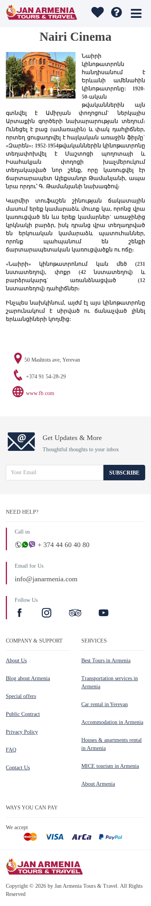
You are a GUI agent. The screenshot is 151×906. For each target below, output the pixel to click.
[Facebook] (20, 614)
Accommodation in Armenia (112, 722)
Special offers (21, 696)
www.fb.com (40, 393)
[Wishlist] (96, 13)
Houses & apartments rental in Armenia (111, 744)
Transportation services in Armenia (109, 682)
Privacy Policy (22, 732)
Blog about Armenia (28, 678)
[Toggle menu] (136, 13)
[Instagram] (47, 614)
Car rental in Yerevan (104, 704)
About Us (16, 660)
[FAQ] (116, 13)
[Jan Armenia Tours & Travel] (41, 13)
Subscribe (124, 473)
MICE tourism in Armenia (110, 766)
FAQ (11, 750)
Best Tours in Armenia (105, 660)
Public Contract (23, 714)
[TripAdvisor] (75, 614)
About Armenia (98, 784)
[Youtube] (103, 614)
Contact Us (18, 768)
